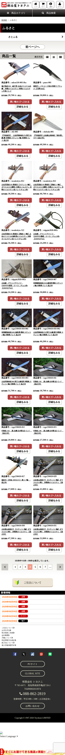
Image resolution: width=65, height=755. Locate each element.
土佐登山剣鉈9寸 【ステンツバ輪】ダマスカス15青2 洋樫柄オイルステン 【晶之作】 (48, 531)
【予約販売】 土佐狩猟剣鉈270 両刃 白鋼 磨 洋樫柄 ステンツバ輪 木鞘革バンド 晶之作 (17, 137)
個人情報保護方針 (8, 645)
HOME (4, 20)
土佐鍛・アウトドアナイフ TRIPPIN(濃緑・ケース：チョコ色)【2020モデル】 (46, 236)
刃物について (7, 638)
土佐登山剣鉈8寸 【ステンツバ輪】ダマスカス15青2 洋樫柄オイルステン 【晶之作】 (16, 531)
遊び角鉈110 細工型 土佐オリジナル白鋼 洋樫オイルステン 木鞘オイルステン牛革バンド (16, 88)
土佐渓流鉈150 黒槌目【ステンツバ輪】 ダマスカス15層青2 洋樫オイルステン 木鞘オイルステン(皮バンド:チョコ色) (17, 187)
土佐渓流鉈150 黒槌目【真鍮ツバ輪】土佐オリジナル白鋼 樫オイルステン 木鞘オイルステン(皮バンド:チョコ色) (16, 236)
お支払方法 (6, 630)
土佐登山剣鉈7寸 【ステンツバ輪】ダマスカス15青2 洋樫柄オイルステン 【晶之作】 (48, 482)
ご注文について (32, 582)
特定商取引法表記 (8, 640)
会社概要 (5, 635)
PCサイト (33, 664)
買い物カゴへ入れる (20, 101)
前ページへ (33, 46)
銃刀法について (7, 643)
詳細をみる (22, 106)
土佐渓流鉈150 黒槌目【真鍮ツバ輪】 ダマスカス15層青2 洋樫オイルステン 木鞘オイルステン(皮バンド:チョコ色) (48, 187)
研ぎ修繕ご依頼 (7, 633)
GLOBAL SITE (32, 673)
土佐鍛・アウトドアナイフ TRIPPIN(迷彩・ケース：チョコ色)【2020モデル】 (15, 285)
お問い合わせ (33, 706)
